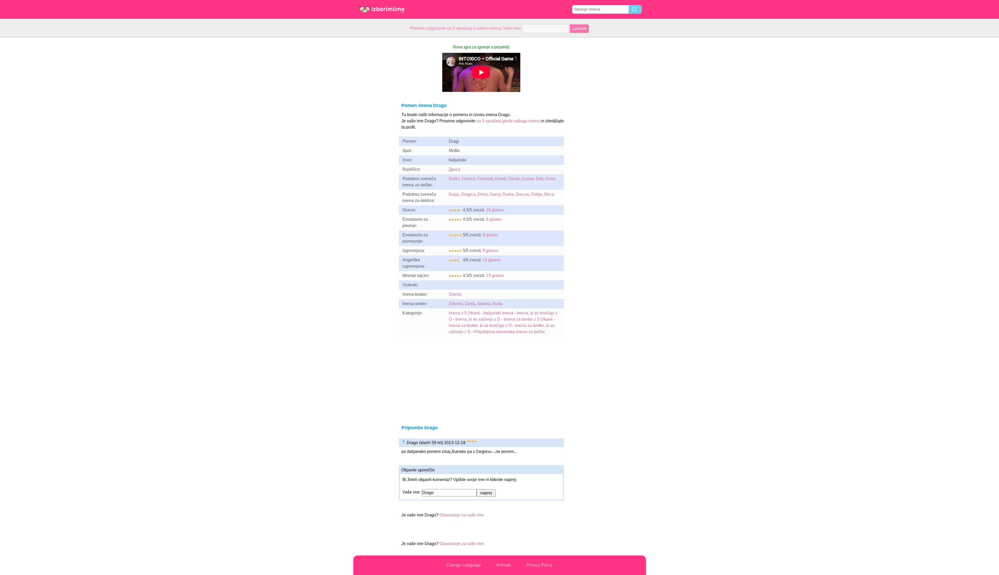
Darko (454, 178)
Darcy (495, 194)
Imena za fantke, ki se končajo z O (480, 325)
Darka (508, 194)
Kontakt (504, 565)
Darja (454, 194)
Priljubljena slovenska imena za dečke (509, 332)
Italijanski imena (498, 313)
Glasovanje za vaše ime (461, 515)
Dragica (468, 194)
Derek (500, 178)
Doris (483, 194)
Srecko (455, 294)
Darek (514, 178)
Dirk (539, 178)
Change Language (463, 565)
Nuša (497, 303)
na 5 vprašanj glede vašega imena (508, 121)
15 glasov (495, 210)
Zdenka (456, 303)
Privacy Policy (539, 565)
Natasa (483, 303)
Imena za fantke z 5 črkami (528, 319)
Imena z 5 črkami (464, 313)
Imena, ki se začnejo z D (477, 319)
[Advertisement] (374, 115)
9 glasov (494, 219)
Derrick (468, 178)
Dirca (549, 194)
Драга (454, 169)
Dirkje (536, 194)
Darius (528, 178)
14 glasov (492, 260)
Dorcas (522, 194)
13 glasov (495, 275)
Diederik (485, 178)
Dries (550, 178)
